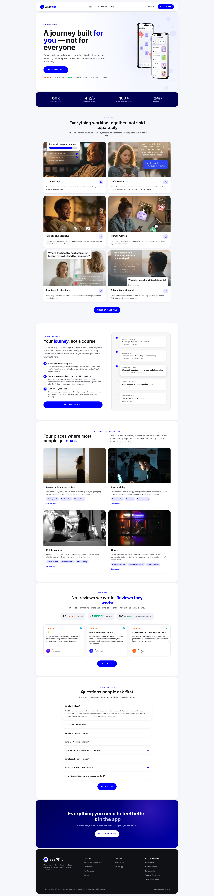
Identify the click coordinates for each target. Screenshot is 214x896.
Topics (90, 7)
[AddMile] (48, 7)
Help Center (149, 862)
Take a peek (107, 786)
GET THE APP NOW (107, 834)
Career (86, 875)
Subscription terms (152, 879)
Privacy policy (150, 871)
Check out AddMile (107, 310)
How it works (102, 7)
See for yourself (56, 70)
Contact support (151, 867)
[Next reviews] (169, 640)
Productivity (88, 867)
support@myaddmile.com (162, 889)
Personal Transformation (93, 862)
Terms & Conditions (152, 875)
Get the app (165, 7)
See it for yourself (73, 405)
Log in (151, 7)
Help (112, 7)
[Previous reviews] (44, 640)
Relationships (89, 871)
